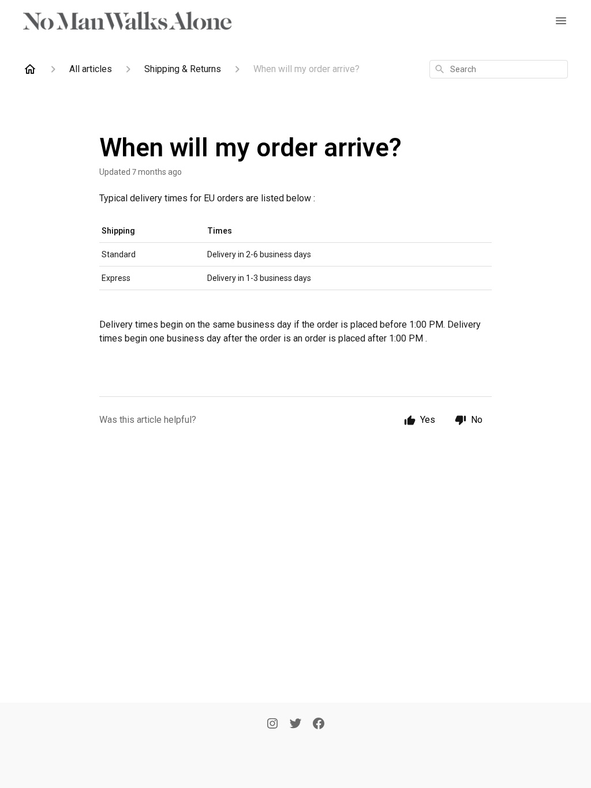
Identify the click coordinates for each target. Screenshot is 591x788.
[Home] (30, 69)
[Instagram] (272, 724)
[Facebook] (319, 724)
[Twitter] (295, 724)
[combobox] (498, 69)
